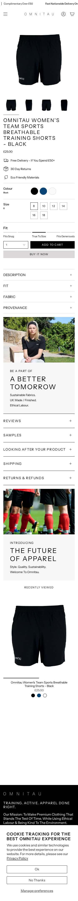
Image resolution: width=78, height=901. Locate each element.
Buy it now (39, 254)
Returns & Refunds (23, 478)
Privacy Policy (17, 858)
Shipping (12, 464)
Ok (37, 869)
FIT (5, 286)
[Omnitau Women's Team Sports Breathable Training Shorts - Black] (39, 635)
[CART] (72, 14)
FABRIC (9, 297)
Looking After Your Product (34, 449)
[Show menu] (5, 14)
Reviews (12, 421)
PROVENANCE (15, 308)
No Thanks (37, 880)
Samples (12, 435)
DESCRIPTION (14, 275)
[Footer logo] (22, 793)
